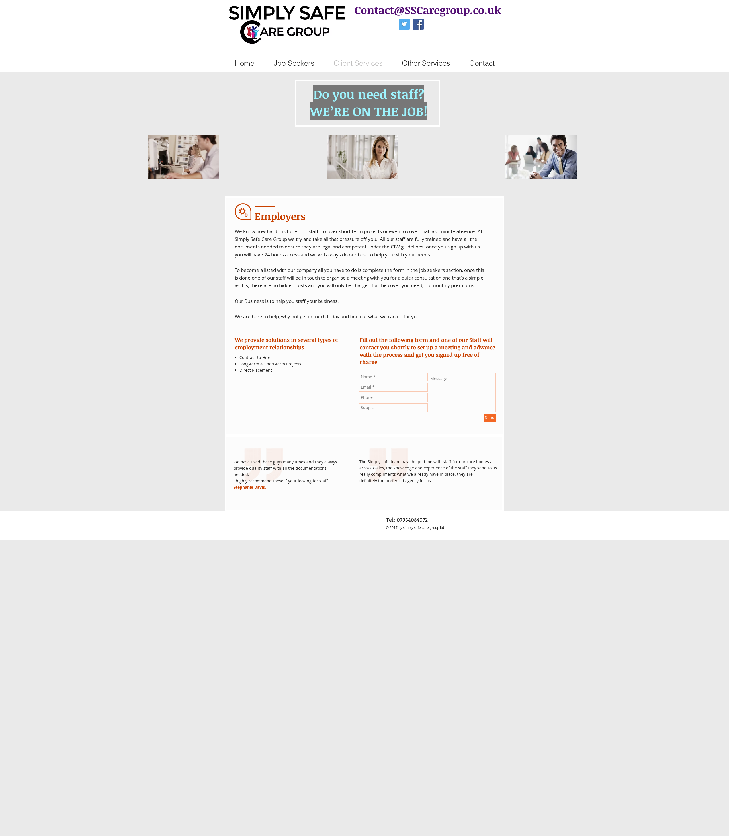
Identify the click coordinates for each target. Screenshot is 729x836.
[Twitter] (404, 24)
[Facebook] (418, 24)
